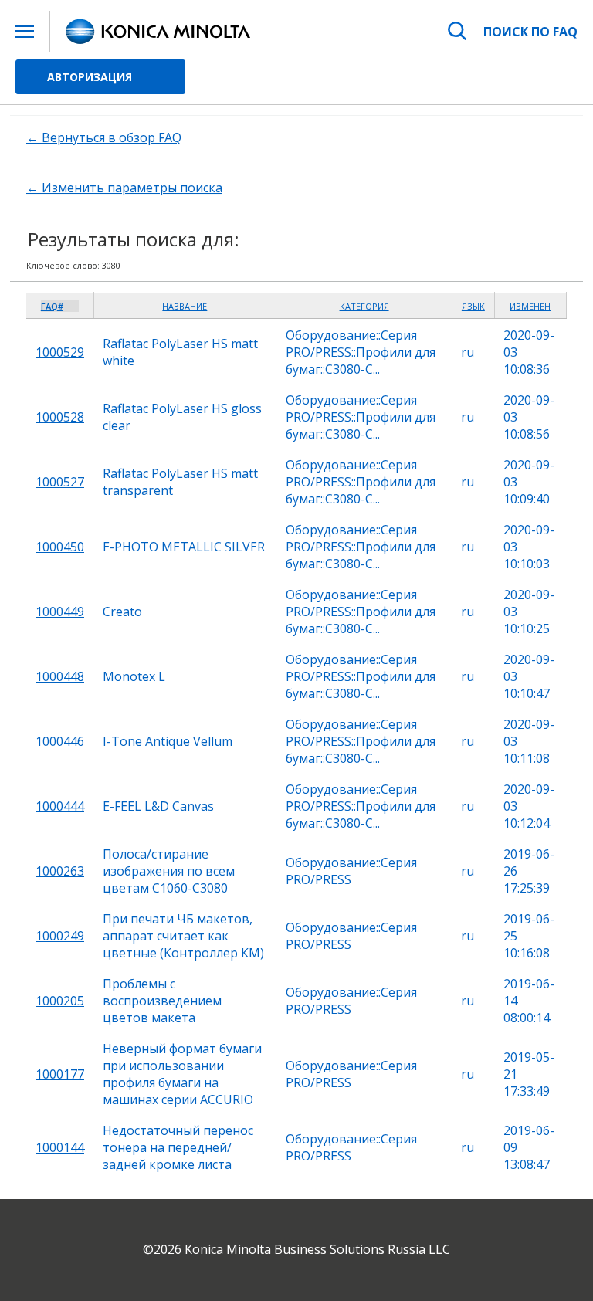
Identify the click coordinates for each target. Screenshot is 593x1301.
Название (184, 306)
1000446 (60, 741)
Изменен (530, 306)
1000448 (60, 676)
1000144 (60, 1147)
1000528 (60, 416)
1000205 (60, 1000)
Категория (364, 306)
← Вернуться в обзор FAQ (103, 137)
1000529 (60, 352)
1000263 (60, 870)
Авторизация (89, 76)
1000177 (60, 1074)
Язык (473, 306)
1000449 (60, 611)
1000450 (60, 546)
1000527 (60, 481)
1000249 (60, 935)
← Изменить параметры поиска (124, 187)
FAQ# (52, 306)
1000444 (60, 806)
